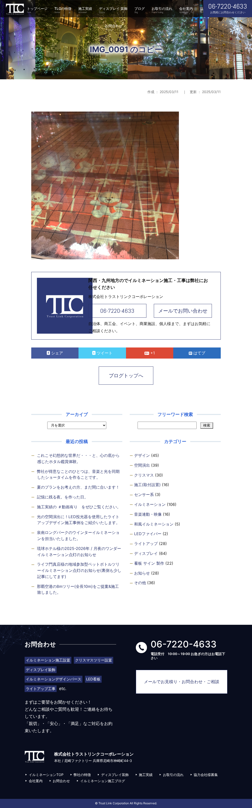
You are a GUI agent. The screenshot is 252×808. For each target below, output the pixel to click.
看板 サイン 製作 (149, 563)
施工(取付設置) (147, 484)
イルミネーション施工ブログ (102, 781)
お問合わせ (113, 27)
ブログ (139, 10)
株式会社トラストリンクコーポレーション (15, 9)
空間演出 (142, 465)
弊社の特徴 (82, 775)
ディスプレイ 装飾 (113, 10)
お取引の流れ (162, 10)
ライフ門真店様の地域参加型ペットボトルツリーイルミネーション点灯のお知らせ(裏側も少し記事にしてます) (79, 570)
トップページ (37, 10)
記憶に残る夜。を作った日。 (62, 497)
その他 (140, 582)
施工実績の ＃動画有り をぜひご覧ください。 (79, 506)
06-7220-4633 (117, 310)
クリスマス (144, 475)
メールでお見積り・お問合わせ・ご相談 (181, 681)
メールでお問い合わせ (182, 311)
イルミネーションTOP (46, 775)
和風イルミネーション (153, 524)
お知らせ (142, 573)
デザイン (142, 455)
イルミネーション (150, 504)
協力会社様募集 (206, 775)
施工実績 (85, 10)
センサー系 (144, 494)
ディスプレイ (146, 553)
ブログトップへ (126, 376)
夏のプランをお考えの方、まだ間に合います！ (78, 487)
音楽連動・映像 (148, 514)
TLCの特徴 (62, 10)
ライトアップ (146, 543)
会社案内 (186, 10)
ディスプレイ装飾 (115, 775)
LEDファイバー (147, 533)
